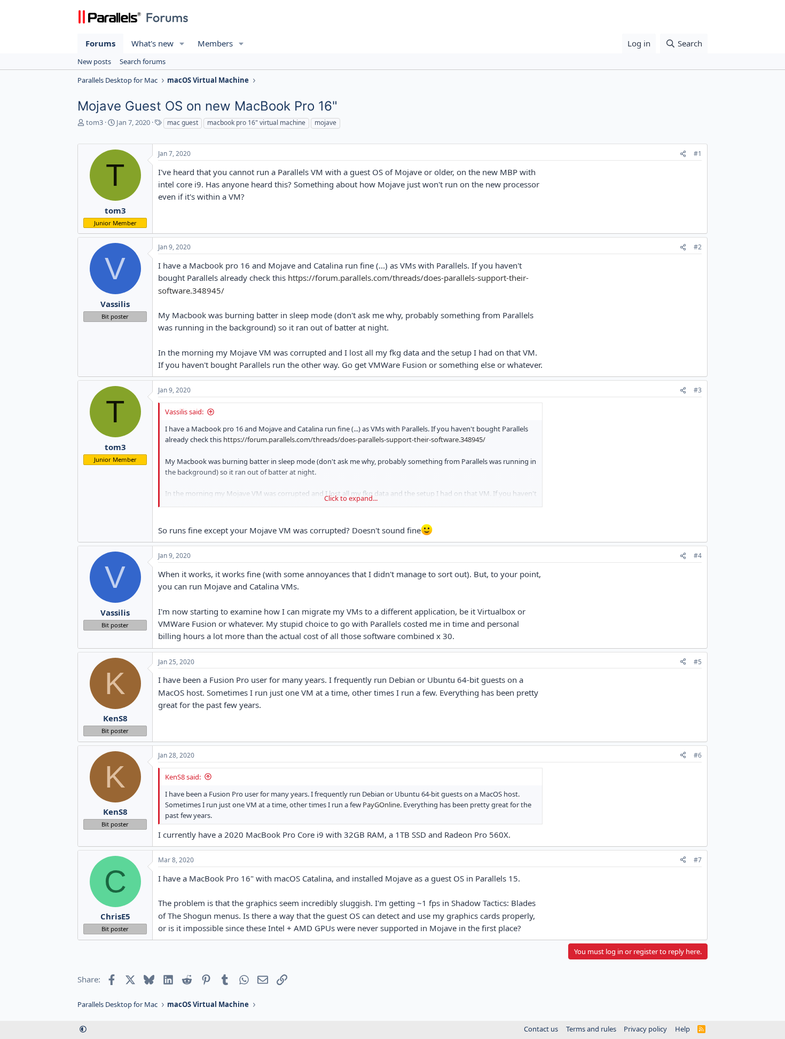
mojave (325, 122)
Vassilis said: (184, 411)
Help (682, 1029)
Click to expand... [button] (351, 498)
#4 (698, 555)
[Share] (683, 154)
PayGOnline (381, 804)
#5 (698, 661)
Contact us (541, 1029)
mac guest (182, 122)
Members (215, 43)
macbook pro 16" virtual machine (256, 122)
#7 (698, 859)
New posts (94, 61)
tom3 (94, 122)
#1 (698, 153)
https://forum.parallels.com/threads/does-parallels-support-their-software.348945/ (354, 439)
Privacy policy (645, 1029)
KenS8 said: (183, 777)
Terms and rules (591, 1029)
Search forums (143, 61)
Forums (100, 43)
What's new (152, 43)
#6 (698, 755)
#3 (698, 390)
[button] (182, 43)
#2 (698, 246)
